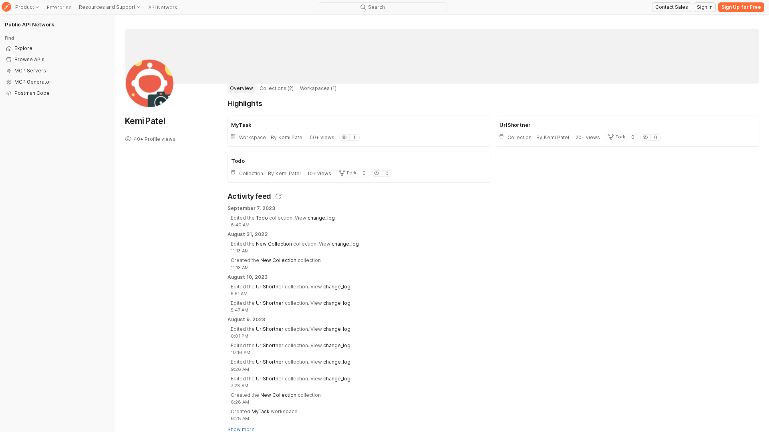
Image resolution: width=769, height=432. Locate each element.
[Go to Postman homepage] (6, 7)
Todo (262, 218)
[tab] (241, 88)
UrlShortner (270, 287)
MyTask (261, 411)
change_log (321, 218)
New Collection (274, 244)
